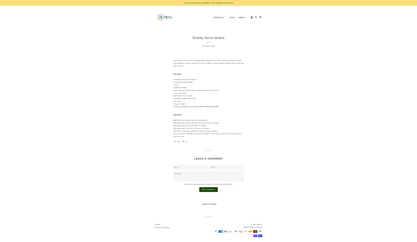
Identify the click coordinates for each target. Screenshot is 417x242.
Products (218, 17)
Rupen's (259, 224)
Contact (157, 224)
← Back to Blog (208, 204)
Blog (232, 17)
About (242, 17)
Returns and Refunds (162, 228)
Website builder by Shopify (252, 227)
